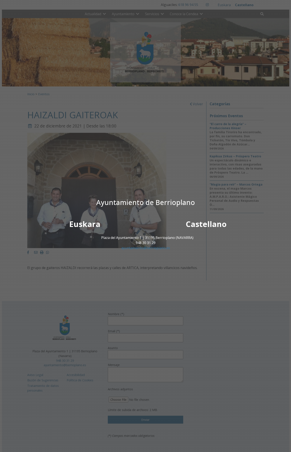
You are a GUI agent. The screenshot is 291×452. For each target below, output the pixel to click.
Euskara (84, 224)
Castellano (206, 224)
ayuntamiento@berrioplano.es (145, 248)
